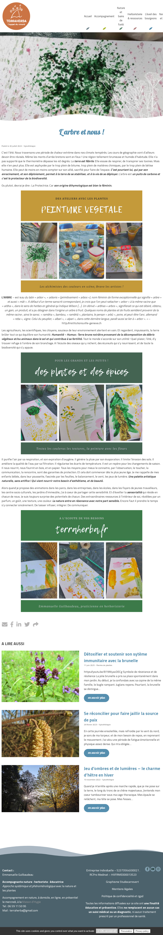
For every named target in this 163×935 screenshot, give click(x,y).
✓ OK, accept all (107, 931)
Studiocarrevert (129, 882)
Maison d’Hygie (31, 902)
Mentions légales (122, 889)
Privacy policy (142, 931)
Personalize (126, 931)
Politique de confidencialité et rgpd (122, 896)
